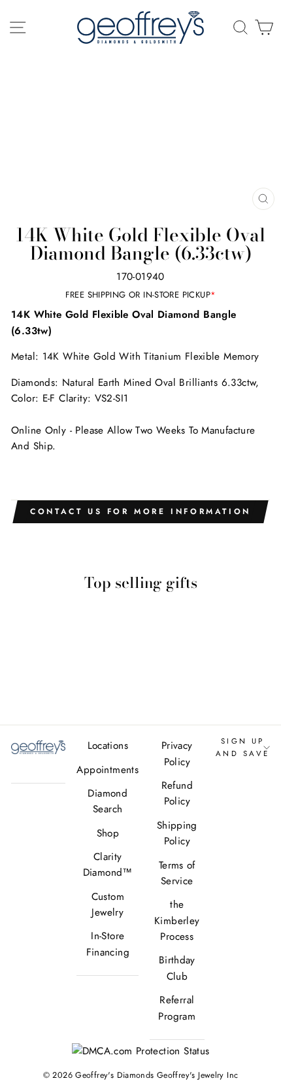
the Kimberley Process (176, 920)
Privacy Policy (177, 753)
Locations (108, 745)
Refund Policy (177, 793)
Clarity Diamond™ (108, 865)
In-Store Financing (107, 944)
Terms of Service (177, 873)
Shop (108, 833)
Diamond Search (107, 801)
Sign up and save (243, 747)
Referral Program (176, 1008)
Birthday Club (177, 968)
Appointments (107, 770)
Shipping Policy (177, 833)
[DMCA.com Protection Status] (141, 1051)
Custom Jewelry (107, 904)
